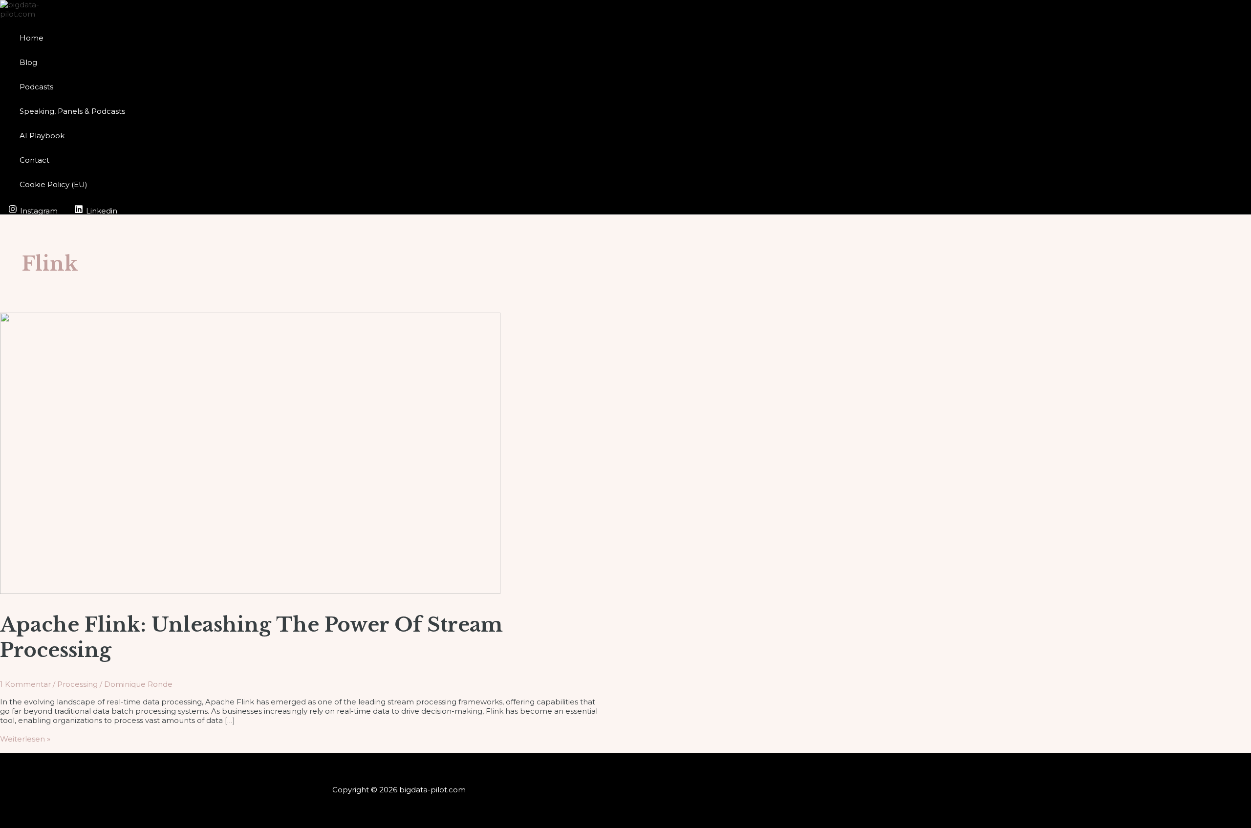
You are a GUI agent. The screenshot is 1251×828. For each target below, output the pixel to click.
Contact (34, 160)
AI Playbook (42, 135)
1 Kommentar (25, 684)
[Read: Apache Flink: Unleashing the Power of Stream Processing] (250, 591)
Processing (77, 684)
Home (31, 37)
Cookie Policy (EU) (53, 184)
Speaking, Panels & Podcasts (72, 111)
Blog (28, 62)
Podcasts (36, 86)
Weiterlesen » (25, 738)
